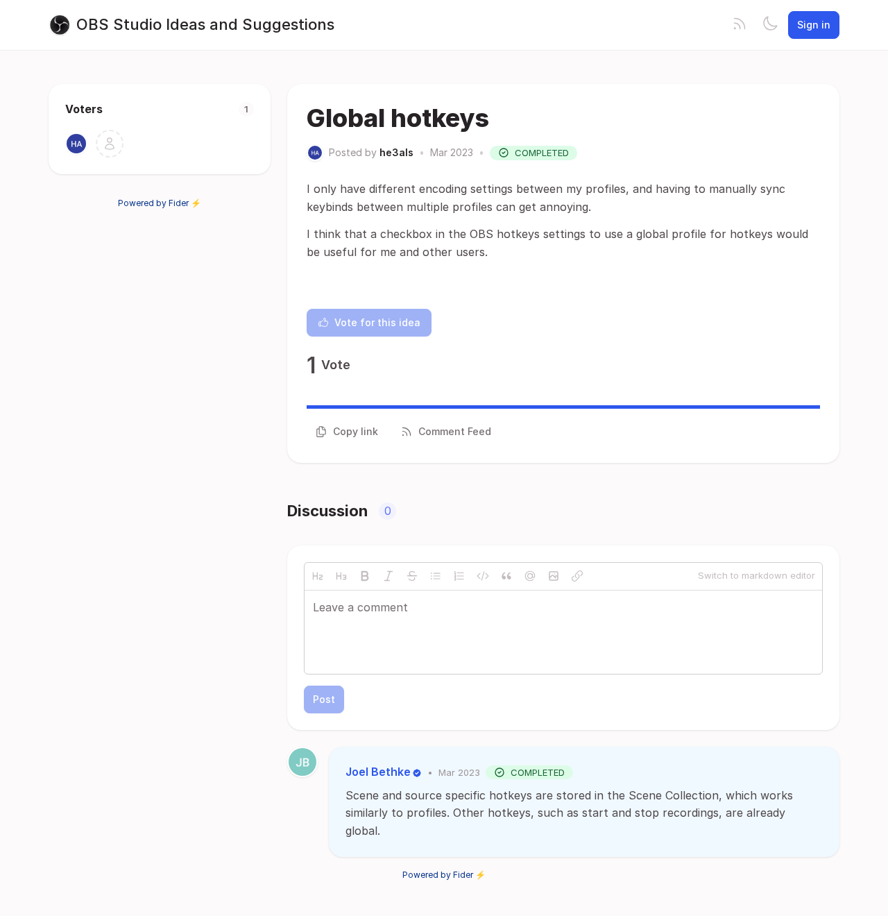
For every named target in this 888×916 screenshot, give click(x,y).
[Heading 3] (341, 576)
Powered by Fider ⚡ (159, 203)
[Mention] (530, 576)
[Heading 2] (317, 576)
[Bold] (365, 576)
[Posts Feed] (739, 25)
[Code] (482, 576)
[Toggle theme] (770, 25)
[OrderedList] (459, 576)
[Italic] (388, 576)
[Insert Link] (577, 576)
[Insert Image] (553, 576)
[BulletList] (435, 576)
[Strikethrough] (412, 576)
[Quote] (506, 576)
